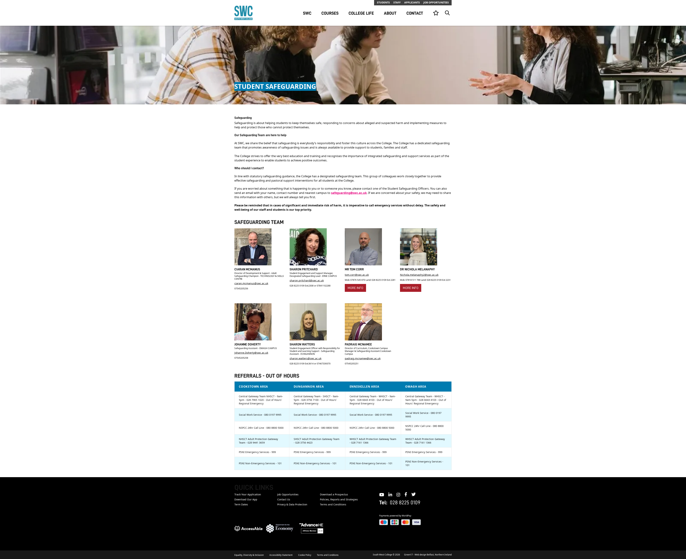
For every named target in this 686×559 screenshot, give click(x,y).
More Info (355, 288)
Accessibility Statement (280, 554)
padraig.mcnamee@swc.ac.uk (363, 358)
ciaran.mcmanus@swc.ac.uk (251, 283)
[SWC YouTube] (381, 494)
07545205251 (352, 363)
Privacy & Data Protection (292, 504)
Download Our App (245, 499)
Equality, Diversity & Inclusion (249, 554)
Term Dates (241, 504)
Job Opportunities (436, 2)
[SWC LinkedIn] (390, 494)
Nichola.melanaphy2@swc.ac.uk (419, 274)
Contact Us (283, 499)
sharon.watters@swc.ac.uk (305, 358)
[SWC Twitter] (413, 494)
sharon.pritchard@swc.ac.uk (307, 280)
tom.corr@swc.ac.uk (357, 274)
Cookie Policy (304, 554)
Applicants (412, 2)
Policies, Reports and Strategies (339, 499)
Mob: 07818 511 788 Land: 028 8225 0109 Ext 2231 (425, 279)
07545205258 (241, 357)
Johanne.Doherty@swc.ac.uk (251, 352)
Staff (397, 2)
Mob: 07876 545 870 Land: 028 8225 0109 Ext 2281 (370, 279)
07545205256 (241, 288)
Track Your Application (247, 494)
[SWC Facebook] (405, 494)
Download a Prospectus (334, 494)
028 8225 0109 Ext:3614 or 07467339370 (310, 363)
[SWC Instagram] (398, 494)
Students (383, 2)
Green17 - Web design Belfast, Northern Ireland (428, 554)
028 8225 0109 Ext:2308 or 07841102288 (310, 285)
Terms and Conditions (333, 504)
